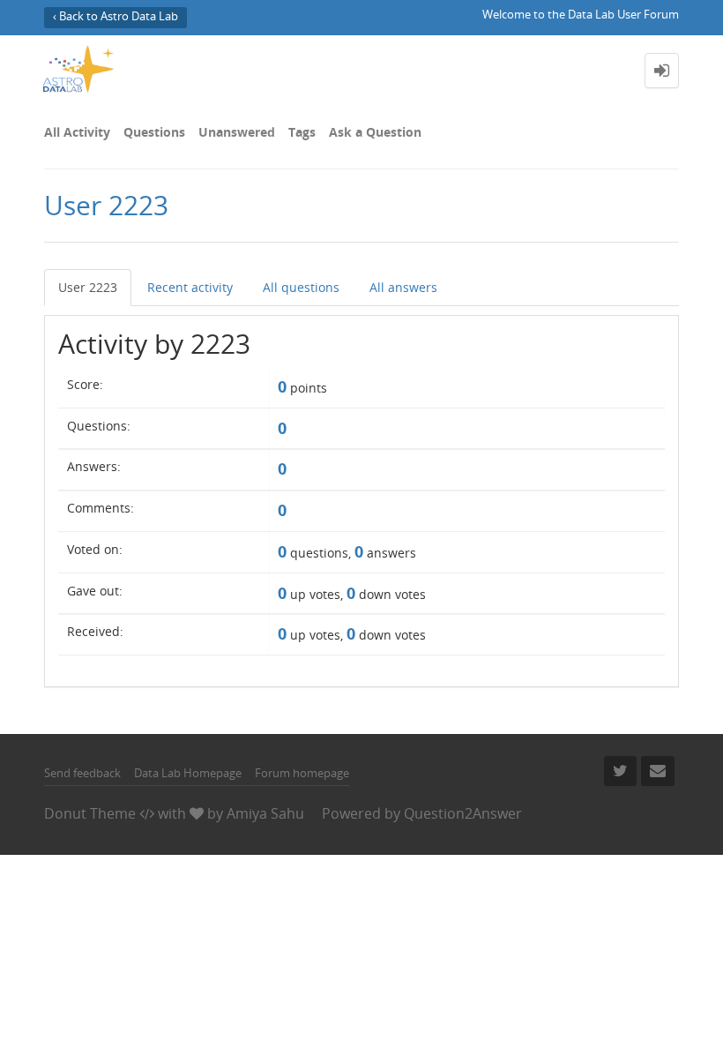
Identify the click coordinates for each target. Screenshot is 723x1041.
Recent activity (190, 287)
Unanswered (236, 132)
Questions (154, 132)
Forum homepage (302, 773)
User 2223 (87, 287)
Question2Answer (463, 813)
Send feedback (82, 773)
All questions (301, 287)
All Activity (77, 132)
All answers (403, 287)
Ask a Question (375, 132)
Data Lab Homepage (188, 773)
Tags (302, 132)
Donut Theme (90, 813)
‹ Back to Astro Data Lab (115, 16)
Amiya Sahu (265, 813)
